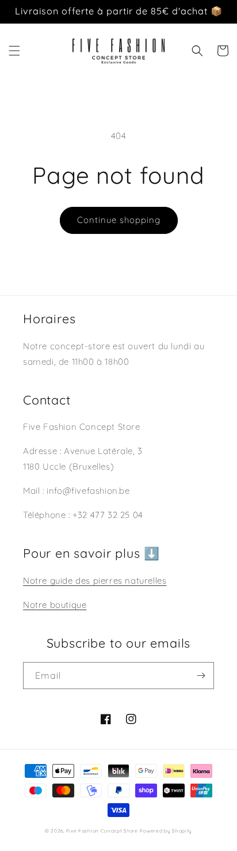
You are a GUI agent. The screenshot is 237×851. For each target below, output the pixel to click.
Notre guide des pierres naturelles (94, 580)
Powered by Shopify (166, 831)
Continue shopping (118, 219)
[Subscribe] (200, 675)
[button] (14, 50)
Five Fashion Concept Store (102, 831)
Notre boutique (54, 604)
